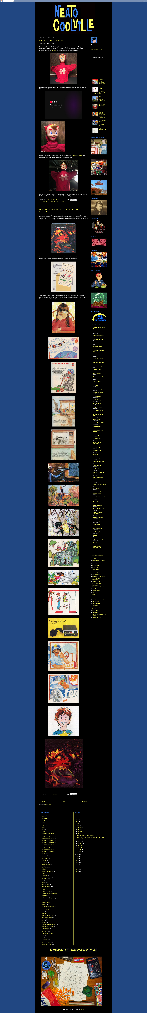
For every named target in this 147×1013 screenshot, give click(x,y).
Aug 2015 (80, 833)
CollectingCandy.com (98, 477)
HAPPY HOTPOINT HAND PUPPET (53, 40)
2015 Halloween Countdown (48, 849)
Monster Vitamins (46, 902)
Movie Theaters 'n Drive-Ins (48, 906)
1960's (43, 824)
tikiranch (95, 535)
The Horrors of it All (97, 346)
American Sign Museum (97, 555)
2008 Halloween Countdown (48, 837)
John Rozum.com (97, 426)
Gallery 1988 (95, 573)
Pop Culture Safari (97, 332)
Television (44, 930)
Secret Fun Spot (95, 596)
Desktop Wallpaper (46, 864)
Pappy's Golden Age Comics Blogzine (97, 442)
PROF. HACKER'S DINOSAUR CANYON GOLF (102, 98)
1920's (43, 815)
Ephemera (44, 869)
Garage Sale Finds (97, 369)
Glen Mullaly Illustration (98, 532)
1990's (43, 831)
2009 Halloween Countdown (48, 838)
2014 (77, 854)
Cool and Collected (97, 438)
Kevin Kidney (96, 488)
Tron (43, 937)
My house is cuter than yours (98, 415)
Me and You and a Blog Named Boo (98, 377)
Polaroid (44, 913)
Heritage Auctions (96, 581)
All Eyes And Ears (97, 381)
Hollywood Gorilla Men (98, 461)
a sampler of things (97, 407)
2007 (77, 869)
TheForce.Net (95, 605)
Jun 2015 (80, 841)
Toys (55, 201)
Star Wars (44, 922)
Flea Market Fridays (50, 201)
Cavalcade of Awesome (98, 392)
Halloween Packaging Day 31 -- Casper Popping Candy (102, 81)
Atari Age (94, 557)
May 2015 (80, 843)
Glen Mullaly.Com (96, 574)
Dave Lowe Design (97, 469)
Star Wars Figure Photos (47, 926)
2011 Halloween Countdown (48, 842)
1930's (43, 816)
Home (63, 801)
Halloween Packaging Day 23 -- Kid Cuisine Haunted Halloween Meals (102, 114)
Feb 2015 (80, 849)
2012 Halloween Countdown (48, 844)
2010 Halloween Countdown (48, 840)
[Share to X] (73, 200)
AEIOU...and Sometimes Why (98, 350)
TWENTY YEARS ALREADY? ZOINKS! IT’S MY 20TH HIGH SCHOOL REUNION (99, 90)
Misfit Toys (44, 900)
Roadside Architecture (98, 358)
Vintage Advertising (61, 201)
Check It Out (45, 858)
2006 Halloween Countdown (48, 833)
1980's (43, 827)
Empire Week (45, 868)
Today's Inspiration (97, 528)
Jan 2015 (80, 851)
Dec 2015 (80, 827)
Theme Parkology (96, 607)
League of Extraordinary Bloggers (49, 893)
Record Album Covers (47, 917)
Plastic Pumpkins (97, 543)
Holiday (43, 882)
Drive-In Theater (96, 571)
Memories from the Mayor (47, 899)
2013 (77, 856)
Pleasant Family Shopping (99, 509)
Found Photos (45, 878)
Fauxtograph (44, 875)
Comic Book (44, 862)
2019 (77, 819)
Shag (93, 598)
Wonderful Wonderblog (98, 410)
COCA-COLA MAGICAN (102, 105)
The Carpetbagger (97, 521)
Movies (43, 908)
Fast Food (44, 873)
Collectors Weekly (96, 567)
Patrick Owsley (96, 458)
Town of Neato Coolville (47, 933)
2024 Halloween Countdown (48, 851)
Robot (43, 921)
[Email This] (71, 200)
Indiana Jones (45, 888)
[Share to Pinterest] (76, 200)
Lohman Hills (95, 585)
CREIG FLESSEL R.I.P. (102, 129)
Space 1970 (95, 501)
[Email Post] (68, 199)
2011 (77, 860)
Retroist (94, 355)
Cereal (43, 857)
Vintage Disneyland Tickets (99, 423)
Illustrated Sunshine (46, 886)
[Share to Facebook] (75, 200)
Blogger (82, 1009)
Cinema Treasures (96, 565)
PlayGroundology (97, 373)
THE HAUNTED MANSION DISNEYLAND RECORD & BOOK (102, 123)
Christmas (44, 860)
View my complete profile (96, 49)
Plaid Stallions (96, 454)
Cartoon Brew (96, 343)
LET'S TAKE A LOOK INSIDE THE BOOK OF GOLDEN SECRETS (90, 838)
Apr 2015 (80, 845)
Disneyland (44, 866)
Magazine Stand (45, 895)
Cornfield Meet (96, 524)
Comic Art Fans (95, 569)
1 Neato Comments (62, 199)
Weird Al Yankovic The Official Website (99, 615)
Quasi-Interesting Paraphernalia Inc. (97, 547)
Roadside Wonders (96, 590)
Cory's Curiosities (97, 396)
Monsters (44, 904)
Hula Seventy (96, 435)
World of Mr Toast (96, 617)
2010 (77, 863)
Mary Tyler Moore (77, 155)
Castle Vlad (94, 558)
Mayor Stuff (44, 897)
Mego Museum (95, 588)
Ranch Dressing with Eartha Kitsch (97, 513)
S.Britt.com (95, 592)
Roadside (44, 919)
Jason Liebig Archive (97, 583)
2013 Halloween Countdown (48, 846)
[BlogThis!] (72, 200)
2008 (77, 867)
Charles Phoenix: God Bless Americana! (98, 561)
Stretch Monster (45, 928)
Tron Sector (95, 610)
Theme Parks (45, 932)
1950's (44, 201)
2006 (77, 871)
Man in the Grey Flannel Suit (98, 587)
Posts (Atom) (48, 804)
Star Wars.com (95, 601)
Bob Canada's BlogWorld (98, 389)
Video (43, 941)
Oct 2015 (80, 831)
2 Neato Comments (62, 794)
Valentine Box (45, 939)
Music (43, 911)
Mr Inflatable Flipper (46, 910)
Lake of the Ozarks (46, 891)
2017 (77, 821)
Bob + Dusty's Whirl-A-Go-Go (99, 497)
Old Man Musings (97, 400)
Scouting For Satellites (98, 517)
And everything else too (98, 335)
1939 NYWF (45, 818)
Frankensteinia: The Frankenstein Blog (97, 492)
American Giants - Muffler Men (99, 327)
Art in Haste (95, 385)
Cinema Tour (95, 563)
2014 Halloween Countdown (48, 847)
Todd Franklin (49, 199)
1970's (43, 826)
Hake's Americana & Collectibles (96, 579)
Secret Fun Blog (96, 419)
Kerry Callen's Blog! (97, 366)
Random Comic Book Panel (48, 915)
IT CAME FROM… (97, 403)
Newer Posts (42, 801)
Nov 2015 (80, 829)
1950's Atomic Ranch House (99, 484)
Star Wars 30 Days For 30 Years (49, 924)
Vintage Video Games (46, 944)
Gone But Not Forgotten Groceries (98, 473)
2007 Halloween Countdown (48, 835)
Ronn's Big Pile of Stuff (98, 362)
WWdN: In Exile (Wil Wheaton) (98, 430)
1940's (43, 820)
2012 (77, 858)
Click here (54, 50)
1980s (44, 796)
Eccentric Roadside (97, 505)
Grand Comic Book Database (98, 576)
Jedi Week (44, 889)
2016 (77, 823)
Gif (42, 880)
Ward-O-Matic (96, 481)
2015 (77, 825)
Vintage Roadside (97, 465)
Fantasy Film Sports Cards (47, 871)
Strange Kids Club (96, 603)
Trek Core (94, 609)
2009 (77, 865)
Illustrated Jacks (45, 884)
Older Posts (84, 801)
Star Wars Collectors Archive (98, 599)
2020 (77, 817)
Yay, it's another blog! (98, 539)
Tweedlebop (95, 612)
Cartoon (43, 853)
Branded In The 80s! (97, 450)
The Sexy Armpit (97, 447)
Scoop (93, 594)
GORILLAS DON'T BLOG (99, 339)
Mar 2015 (80, 847)
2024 (77, 815)
